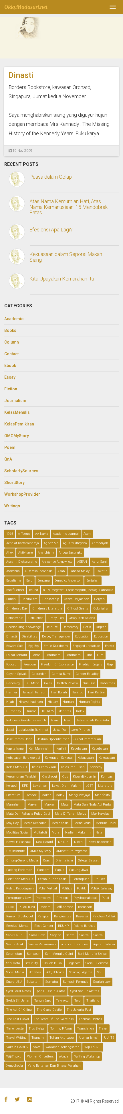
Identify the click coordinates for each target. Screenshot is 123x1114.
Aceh (87, 534)
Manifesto (102, 795)
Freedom (29, 664)
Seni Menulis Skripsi (93, 954)
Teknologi (63, 1000)
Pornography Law (18, 898)
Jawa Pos (60, 730)
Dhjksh (101, 627)
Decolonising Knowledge (23, 627)
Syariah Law (101, 982)
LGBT (89, 786)
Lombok (31, 795)
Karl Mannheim (40, 748)
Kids (65, 776)
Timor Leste (15, 1028)
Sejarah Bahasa (104, 944)
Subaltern (34, 982)
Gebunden (39, 674)
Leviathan (40, 786)
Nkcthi (79, 842)
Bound (33, 590)
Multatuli (40, 832)
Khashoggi (49, 776)
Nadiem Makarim (78, 832)
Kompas (107, 776)
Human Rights (89, 702)
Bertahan (93, 580)
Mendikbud (82, 823)
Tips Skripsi (37, 1028)
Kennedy (96, 767)
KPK (25, 786)
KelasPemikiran (19, 424)
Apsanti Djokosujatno (21, 562)
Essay (9, 377)
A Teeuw (24, 534)
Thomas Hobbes (90, 1019)
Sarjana (55, 935)
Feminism (53, 655)
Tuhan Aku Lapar (61, 1038)
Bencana (43, 580)
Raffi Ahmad (64, 907)
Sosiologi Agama (80, 972)
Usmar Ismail (89, 1038)
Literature (105, 786)
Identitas (64, 711)
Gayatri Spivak (16, 674)
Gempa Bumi (61, 674)
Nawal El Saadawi (18, 842)
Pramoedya (43, 898)
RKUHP (63, 926)
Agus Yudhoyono (75, 543)
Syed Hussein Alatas (51, 991)
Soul (100, 972)
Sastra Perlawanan (42, 944)
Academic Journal (66, 534)
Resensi (82, 916)
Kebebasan (79, 748)
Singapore (74, 963)
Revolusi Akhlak (104, 916)
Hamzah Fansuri (34, 692)
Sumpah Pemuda (75, 982)
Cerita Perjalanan (76, 599)
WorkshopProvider (22, 494)
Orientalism (64, 860)
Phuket (99, 879)
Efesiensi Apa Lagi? (51, 230)
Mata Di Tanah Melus (70, 814)
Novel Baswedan (100, 842)
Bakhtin (102, 571)
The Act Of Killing (19, 1010)
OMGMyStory (16, 435)
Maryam (33, 804)
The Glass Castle (49, 1010)
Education (82, 636)
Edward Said (14, 646)
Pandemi (43, 870)
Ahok (9, 552)
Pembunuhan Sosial (53, 879)
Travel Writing (16, 1038)
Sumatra (51, 982)
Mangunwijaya (79, 795)
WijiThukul (14, 1056)
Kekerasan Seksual (59, 758)
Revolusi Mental (17, 926)
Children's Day (16, 608)
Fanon (36, 655)
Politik (81, 888)
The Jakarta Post (79, 1010)
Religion (43, 916)
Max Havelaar (101, 814)
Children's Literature (47, 608)
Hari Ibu (77, 692)
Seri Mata (13, 963)
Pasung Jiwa (78, 870)
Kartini (61, 748)
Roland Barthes (84, 926)
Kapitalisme (15, 748)
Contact (11, 354)
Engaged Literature (86, 646)
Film (89, 655)
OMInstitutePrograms (72, 851)
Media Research (35, 823)
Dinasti (21, 75)
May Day (12, 823)
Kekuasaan (86, 758)
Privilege (62, 898)
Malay (59, 795)
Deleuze (52, 627)
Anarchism (46, 552)
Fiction (10, 389)
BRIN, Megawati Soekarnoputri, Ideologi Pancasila (78, 590)
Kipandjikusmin (84, 776)
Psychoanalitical (85, 898)
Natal (99, 832)
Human (68, 702)
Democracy (70, 627)
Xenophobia (14, 1065)
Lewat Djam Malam (66, 786)
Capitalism (29, 599)
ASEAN (82, 562)
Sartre (70, 935)
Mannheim (14, 804)
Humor (31, 711)
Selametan (14, 954)
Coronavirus (14, 618)
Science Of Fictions (74, 944)
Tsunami (38, 1038)
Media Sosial (60, 823)
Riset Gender (43, 926)
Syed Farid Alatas (18, 991)
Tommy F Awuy (61, 1028)
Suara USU (14, 982)
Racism (45, 907)
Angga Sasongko (70, 552)
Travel (103, 1028)
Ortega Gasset (88, 860)
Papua (59, 870)
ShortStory (14, 482)
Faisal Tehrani (16, 655)
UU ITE (109, 1038)
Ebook (10, 365)
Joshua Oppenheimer (53, 739)
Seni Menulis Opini (59, 954)
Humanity (13, 711)
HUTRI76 (47, 711)
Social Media (15, 972)
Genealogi (13, 683)
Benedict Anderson (68, 580)
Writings (12, 506)
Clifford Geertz (77, 608)
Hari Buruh (59, 692)
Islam (55, 720)
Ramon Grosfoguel (19, 916)
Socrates (35, 972)
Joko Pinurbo (81, 730)
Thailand (92, 1000)
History (53, 702)
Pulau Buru (27, 907)
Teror (78, 1000)
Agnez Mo (51, 543)
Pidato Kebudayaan (20, 888)
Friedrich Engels (90, 664)
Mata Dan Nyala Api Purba (93, 804)
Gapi (110, 664)
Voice (37, 1047)
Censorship (50, 599)
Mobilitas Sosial (17, 832)
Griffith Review (67, 683)
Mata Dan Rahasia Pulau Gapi (28, 814)
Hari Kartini (96, 692)
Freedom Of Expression (57, 664)
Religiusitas (62, 916)
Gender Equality (87, 674)
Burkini (11, 599)
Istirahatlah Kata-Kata (93, 720)
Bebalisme (13, 580)
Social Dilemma (97, 963)
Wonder (64, 1056)
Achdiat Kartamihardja (22, 543)
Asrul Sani (99, 562)
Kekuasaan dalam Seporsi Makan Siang (65, 257)
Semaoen (33, 954)
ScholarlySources (21, 471)
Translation (85, 1028)
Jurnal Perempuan (87, 739)
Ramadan (85, 907)
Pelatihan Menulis (19, 879)
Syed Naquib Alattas (84, 991)
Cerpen (99, 599)
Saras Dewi (37, 935)
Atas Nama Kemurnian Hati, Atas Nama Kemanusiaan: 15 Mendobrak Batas (68, 207)
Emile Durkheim (56, 646)
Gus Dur (89, 683)
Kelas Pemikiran (44, 767)
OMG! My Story (40, 851)
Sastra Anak (15, 944)
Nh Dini (63, 842)
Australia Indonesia (39, 571)
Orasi (47, 860)
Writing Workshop (87, 1056)
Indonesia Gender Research (26, 720)
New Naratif (44, 842)
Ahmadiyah (100, 543)
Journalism (15, 400)
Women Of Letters (40, 1056)
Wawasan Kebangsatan (62, 1047)
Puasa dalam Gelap (50, 177)
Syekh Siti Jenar (17, 1000)
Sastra (84, 935)
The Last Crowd (17, 1019)
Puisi (105, 898)
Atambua (13, 571)
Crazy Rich (56, 618)
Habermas (107, 683)
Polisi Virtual (48, 888)
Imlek (80, 711)
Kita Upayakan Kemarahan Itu (61, 279)
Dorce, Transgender (56, 636)
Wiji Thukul (92, 1047)
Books (10, 330)
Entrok (109, 646)
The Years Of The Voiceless (54, 1019)
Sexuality (31, 963)
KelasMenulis (17, 412)
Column (11, 342)
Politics (67, 888)
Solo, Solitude (55, 972)
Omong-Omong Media (22, 860)
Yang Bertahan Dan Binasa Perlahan (54, 1065)
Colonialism (101, 608)
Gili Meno (32, 683)
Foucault (12, 664)
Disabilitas (29, 636)
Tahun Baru (42, 1000)
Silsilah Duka (52, 963)
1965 (9, 534)
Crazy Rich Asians (82, 618)
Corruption (35, 618)
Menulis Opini (106, 823)
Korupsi (11, 786)
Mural (56, 832)
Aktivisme (25, 552)
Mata (65, 804)
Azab (61, 571)
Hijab (10, 702)
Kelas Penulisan (73, 767)
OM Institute (15, 851)
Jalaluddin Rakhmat (33, 730)
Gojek (48, 683)
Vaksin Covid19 (17, 1047)
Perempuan (81, 879)
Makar (46, 795)
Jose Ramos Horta (19, 739)
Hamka (11, 692)
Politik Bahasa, (101, 888)
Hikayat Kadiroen (31, 702)
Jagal (10, 730)
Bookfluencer (15, 590)
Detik (87, 627)
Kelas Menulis (16, 767)
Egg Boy (33, 646)
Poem (9, 447)
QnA (8, 459)
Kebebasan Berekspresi (23, 758)
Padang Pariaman (19, 870)
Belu (29, 580)
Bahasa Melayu (81, 571)
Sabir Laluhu (15, 935)
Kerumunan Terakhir (21, 776)
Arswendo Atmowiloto (57, 562)
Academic (13, 318)
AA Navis (41, 534)
